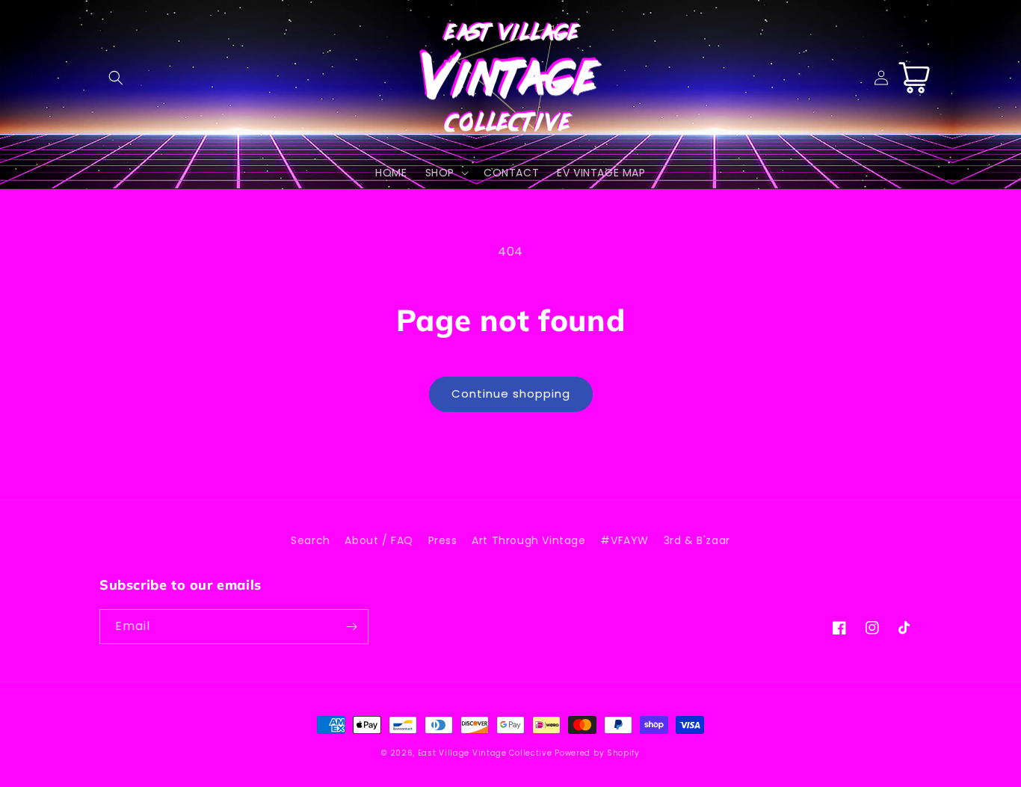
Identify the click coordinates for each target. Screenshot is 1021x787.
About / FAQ (379, 540)
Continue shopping (510, 393)
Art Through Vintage (528, 540)
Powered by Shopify (597, 753)
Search (310, 540)
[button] (115, 77)
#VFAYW (624, 540)
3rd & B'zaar (697, 540)
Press (442, 540)
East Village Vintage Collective (485, 753)
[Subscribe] (351, 626)
